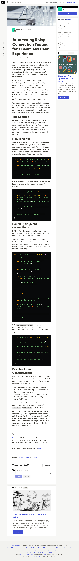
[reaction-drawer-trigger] (4, 41)
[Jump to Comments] (3, 47)
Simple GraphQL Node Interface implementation (65, 34)
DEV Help (45, 547)
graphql (15, 58)
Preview (27, 476)
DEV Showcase (22, 550)
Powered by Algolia (51, 2)
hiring (40, 449)
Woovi (29, 29)
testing (21, 58)
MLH (59, 550)
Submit (19, 476)
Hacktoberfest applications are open (65, 78)
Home (8, 547)
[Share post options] (3, 64)
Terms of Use (49, 552)
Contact (34, 550)
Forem (21, 554)
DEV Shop (54, 550)
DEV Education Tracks (36, 547)
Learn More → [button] (63, 97)
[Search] (7, 2)
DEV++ (22, 547)
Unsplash (35, 457)
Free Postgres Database (44, 550)
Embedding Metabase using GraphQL (66, 44)
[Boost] (3, 59)
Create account (71, 2)
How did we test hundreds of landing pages (66, 26)
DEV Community (16, 545)
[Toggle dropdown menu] (53, 487)
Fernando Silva (20, 29)
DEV (45, 554)
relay (27, 58)
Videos (27, 547)
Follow (67, 13)
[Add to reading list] (3, 53)
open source (30, 554)
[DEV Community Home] (3, 2)
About (29, 550)
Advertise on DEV (54, 547)
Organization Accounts (65, 547)
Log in (62, 2)
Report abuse (37, 481)
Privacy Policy (40, 552)
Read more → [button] (18, 532)
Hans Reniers (24, 457)
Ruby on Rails (36, 556)
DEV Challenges (15, 547)
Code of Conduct (27, 481)
